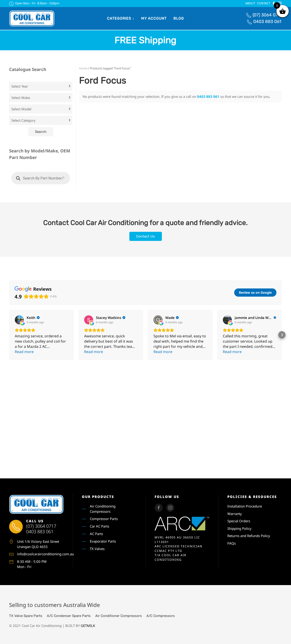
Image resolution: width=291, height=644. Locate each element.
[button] (9, 334)
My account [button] (154, 18)
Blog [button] (178, 18)
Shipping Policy (239, 528)
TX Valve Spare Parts (25, 616)
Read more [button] (24, 351)
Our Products (98, 496)
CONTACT (263, 3)
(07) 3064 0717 (267, 15)
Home (83, 68)
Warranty (234, 513)
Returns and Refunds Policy (248, 535)
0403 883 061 (267, 21)
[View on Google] (19, 319)
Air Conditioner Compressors (118, 616)
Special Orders (238, 521)
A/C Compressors (160, 616)
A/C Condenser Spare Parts (69, 616)
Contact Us (145, 236)
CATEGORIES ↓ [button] (120, 18)
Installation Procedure (244, 506)
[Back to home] (32, 18)
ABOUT (250, 3)
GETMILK (88, 625)
